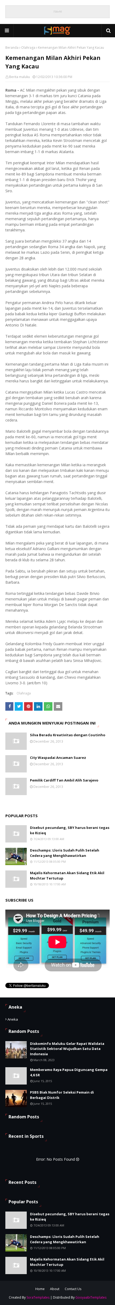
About (54, 1289)
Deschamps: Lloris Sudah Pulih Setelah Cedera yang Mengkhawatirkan (64, 853)
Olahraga (28, 47)
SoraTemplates (37, 1297)
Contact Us (73, 1289)
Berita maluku (19, 77)
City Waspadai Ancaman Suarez (58, 757)
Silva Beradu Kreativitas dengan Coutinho (67, 735)
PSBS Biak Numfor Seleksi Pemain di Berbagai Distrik (62, 1095)
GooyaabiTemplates (90, 1297)
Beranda (11, 47)
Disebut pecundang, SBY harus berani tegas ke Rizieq (69, 830)
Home (40, 1289)
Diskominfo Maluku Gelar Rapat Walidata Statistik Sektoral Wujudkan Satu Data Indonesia (67, 1048)
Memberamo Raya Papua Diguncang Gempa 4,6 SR (69, 1072)
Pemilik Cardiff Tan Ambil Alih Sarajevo (64, 780)
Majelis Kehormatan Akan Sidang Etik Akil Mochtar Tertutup (67, 875)
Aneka (12, 1019)
